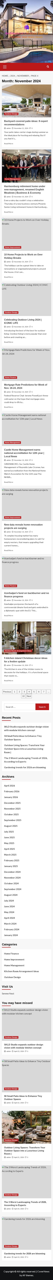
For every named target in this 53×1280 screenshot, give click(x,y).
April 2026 (9, 785)
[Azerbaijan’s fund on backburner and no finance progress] (26, 572)
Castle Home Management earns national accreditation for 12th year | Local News (24, 453)
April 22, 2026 (19, 1103)
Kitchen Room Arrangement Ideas (18, 651)
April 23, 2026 (19, 1051)
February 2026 (11, 791)
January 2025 (11, 866)
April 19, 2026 (19, 1257)
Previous (7, 692)
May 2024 (9, 912)
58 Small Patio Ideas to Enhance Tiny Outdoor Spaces (23, 738)
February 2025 (11, 860)
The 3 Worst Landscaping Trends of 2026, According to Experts (25, 760)
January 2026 (11, 797)
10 (23, 696)
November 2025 (12, 808)
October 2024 (11, 883)
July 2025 (9, 831)
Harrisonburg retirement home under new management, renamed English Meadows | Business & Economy (24, 189)
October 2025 (11, 814)
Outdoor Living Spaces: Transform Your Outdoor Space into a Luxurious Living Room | (24, 749)
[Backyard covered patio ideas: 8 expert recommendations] (26, 100)
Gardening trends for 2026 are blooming (25, 767)
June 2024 (9, 906)
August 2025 (11, 826)
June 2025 (9, 837)
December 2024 (12, 872)
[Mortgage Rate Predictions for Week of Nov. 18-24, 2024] (26, 364)
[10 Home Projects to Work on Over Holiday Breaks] (26, 234)
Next (29, 696)
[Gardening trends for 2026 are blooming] (26, 1233)
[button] (5, 66)
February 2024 (11, 929)
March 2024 (10, 923)
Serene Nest (8, 993)
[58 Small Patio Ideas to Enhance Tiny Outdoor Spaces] (26, 1075)
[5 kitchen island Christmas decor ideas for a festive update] (26, 637)
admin (8, 128)
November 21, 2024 (21, 128)
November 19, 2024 (21, 392)
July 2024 (9, 900)
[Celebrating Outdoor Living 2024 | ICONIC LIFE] (26, 299)
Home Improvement (12, 247)
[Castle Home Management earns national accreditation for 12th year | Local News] (26, 429)
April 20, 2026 (19, 1209)
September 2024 (12, 889)
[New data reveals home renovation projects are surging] (26, 504)
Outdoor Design (11, 114)
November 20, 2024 (21, 197)
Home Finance (10, 377)
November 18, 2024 (21, 600)
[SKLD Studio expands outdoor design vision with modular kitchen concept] (26, 1024)
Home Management (12, 179)
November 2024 (12, 877)
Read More (8, 143)
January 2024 (11, 935)
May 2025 (9, 843)
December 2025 (12, 803)
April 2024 (9, 918)
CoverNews (43, 1271)
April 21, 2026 (19, 1157)
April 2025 (9, 849)
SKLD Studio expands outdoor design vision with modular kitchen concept (26, 728)
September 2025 (12, 820)
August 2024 (11, 895)
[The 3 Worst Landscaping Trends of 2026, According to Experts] (26, 1181)
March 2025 (10, 854)
